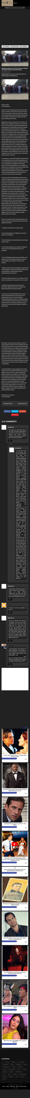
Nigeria (15, 1074)
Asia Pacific (5, 1064)
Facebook (8, 411)
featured (5, 1071)
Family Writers (12, 1069)
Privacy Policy (23, 1086)
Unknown (10, 605)
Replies (11, 444)
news (9, 1074)
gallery (11, 1071)
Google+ (23, 411)
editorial (20, 1066)
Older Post (21, 403)
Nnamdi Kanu (23, 1074)
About (7, 1086)
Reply (10, 440)
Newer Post (8, 403)
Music (4, 1074)
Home (3, 1086)
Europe (4, 1069)
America (13, 1062)
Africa (7, 1062)
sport (23, 1076)
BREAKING (18, 1064)
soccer (17, 1076)
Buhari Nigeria (6, 1066)
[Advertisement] (15, 27)
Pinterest (15, 414)
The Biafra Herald (18, 1084)
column (13, 1066)
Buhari (25, 1064)
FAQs (17, 1086)
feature (24, 1069)
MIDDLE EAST (19, 1071)
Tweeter (16, 411)
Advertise (12, 1086)
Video (4, 1079)
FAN (19, 1069)
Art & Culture (21, 1062)
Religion (11, 1076)
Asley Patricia (11, 646)
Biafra (12, 1064)
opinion (4, 1076)
